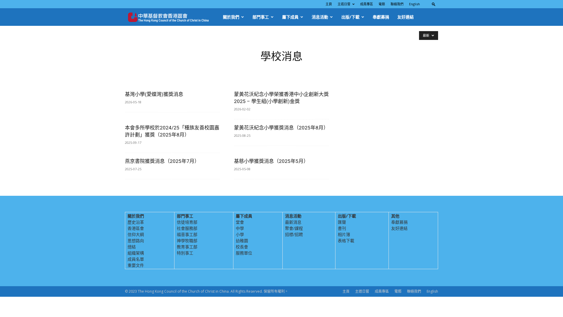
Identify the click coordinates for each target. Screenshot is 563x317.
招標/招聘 (294, 234)
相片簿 (344, 234)
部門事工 (260, 17)
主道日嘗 (344, 4)
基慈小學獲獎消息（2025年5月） (271, 161)
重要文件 (136, 265)
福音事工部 (187, 234)
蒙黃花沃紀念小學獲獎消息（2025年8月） (281, 128)
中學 (240, 228)
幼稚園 (242, 240)
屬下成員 (290, 17)
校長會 (242, 246)
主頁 (328, 4)
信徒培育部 (187, 222)
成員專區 (366, 4)
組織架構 (136, 253)
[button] (433, 4)
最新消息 (293, 222)
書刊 (342, 228)
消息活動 (320, 17)
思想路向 (136, 240)
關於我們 (231, 17)
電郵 (382, 4)
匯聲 (342, 222)
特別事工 (185, 253)
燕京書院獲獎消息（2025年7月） (162, 161)
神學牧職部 (187, 240)
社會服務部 (187, 228)
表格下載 (346, 240)
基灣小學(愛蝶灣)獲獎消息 (154, 94)
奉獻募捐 (381, 17)
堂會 (240, 222)
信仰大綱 (136, 234)
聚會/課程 (294, 228)
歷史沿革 (136, 222)
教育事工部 (187, 246)
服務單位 (244, 253)
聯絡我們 (397, 4)
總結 (132, 246)
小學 (240, 234)
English (414, 4)
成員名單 (136, 259)
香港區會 (136, 228)
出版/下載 (350, 17)
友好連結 (405, 17)
